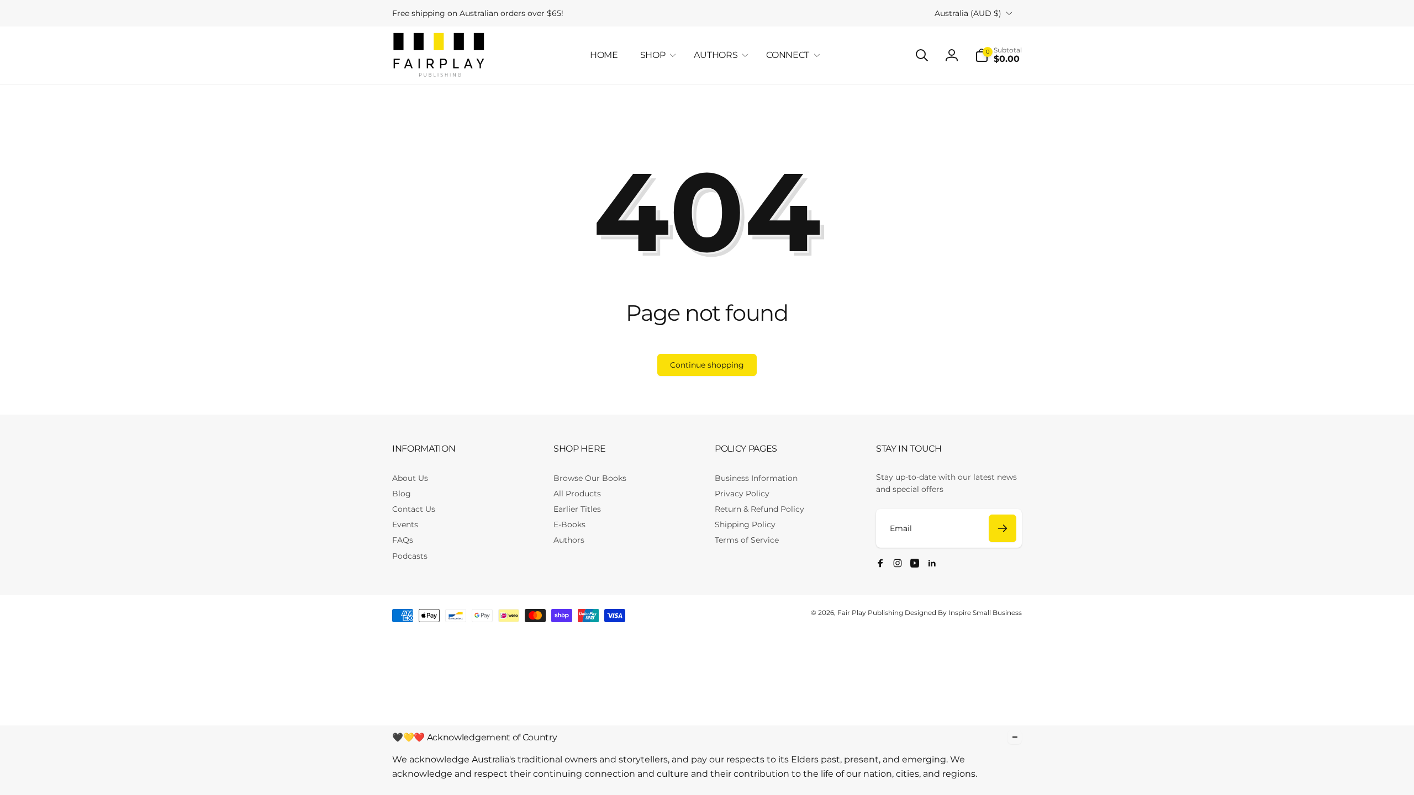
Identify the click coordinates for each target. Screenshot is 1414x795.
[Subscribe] (1002, 528)
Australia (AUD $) (968, 13)
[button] (656, 55)
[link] (477, 13)
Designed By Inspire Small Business (963, 612)
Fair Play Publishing (870, 612)
